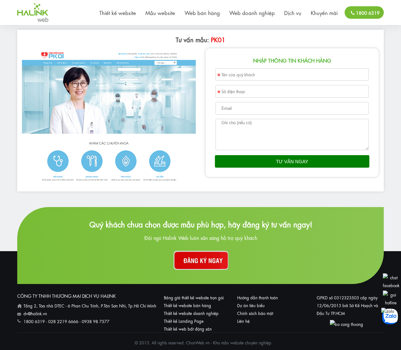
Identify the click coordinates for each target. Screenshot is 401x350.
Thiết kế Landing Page (184, 320)
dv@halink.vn (35, 313)
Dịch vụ (292, 12)
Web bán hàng (202, 12)
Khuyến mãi (324, 12)
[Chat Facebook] (391, 285)
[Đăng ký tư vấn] (201, 260)
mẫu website (232, 342)
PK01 (218, 39)
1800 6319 (367, 12)
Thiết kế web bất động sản (188, 328)
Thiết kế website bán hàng (187, 305)
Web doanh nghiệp (252, 12)
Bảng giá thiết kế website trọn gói (194, 297)
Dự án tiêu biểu (251, 305)
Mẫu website (160, 12)
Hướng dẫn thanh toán (257, 297)
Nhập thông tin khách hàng (292, 60)
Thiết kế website (117, 12)
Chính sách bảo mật (255, 313)
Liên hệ (243, 320)
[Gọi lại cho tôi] (390, 302)
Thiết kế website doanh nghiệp (191, 313)
